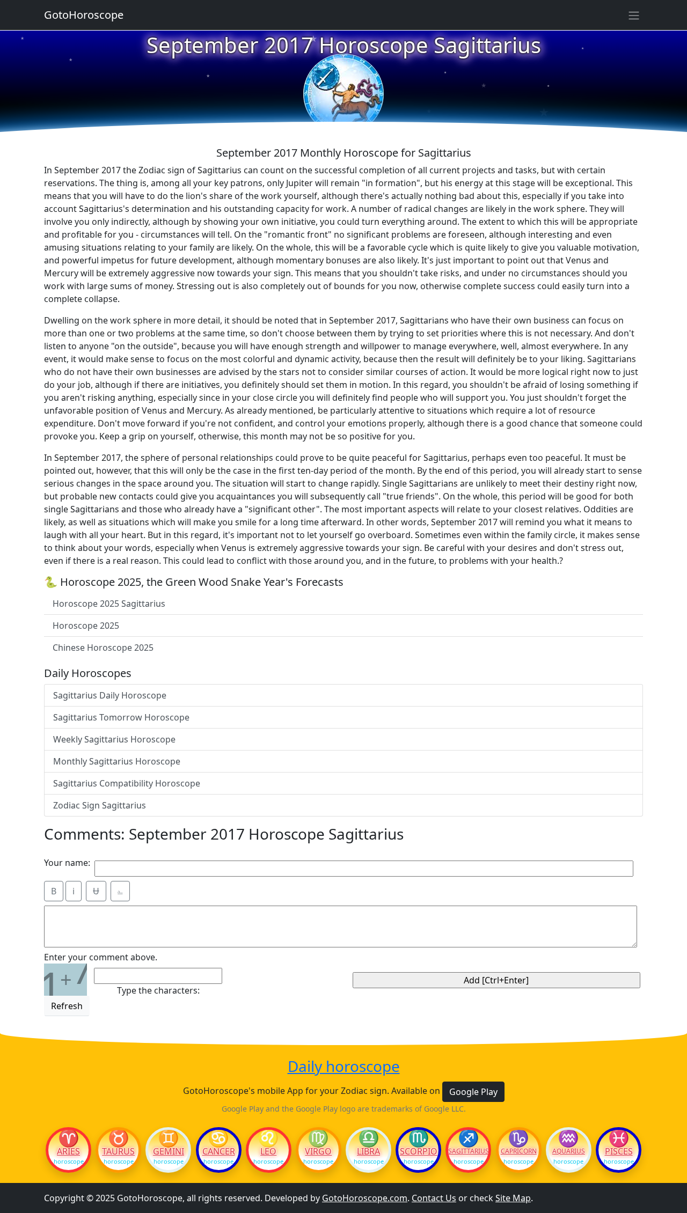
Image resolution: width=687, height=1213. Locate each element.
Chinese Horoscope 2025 (103, 647)
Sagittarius (468, 1151)
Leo (268, 1151)
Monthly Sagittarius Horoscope (116, 761)
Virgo (318, 1151)
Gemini (168, 1151)
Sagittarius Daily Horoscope (109, 695)
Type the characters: (158, 990)
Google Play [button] (473, 1092)
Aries (68, 1151)
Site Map (513, 1198)
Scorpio (418, 1151)
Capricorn (519, 1151)
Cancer (218, 1151)
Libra (368, 1151)
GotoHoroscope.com (364, 1198)
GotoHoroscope (83, 15)
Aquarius (568, 1151)
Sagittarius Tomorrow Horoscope (121, 717)
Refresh (67, 1006)
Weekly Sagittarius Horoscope (114, 739)
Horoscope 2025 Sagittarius (109, 603)
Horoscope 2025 (86, 625)
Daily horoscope (344, 1066)
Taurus (118, 1151)
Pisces (619, 1151)
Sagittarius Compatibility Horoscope (126, 783)
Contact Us (434, 1198)
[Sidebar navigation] (634, 15)
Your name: (67, 863)
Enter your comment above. (100, 957)
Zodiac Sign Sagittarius (99, 805)
